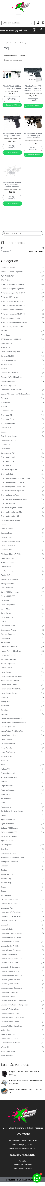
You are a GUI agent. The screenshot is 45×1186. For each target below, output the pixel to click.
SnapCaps (4, 849)
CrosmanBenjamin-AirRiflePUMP (13, 487)
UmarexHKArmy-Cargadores (11, 975)
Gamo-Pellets (6, 613)
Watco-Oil (5, 1047)
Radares (4, 782)
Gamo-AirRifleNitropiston (10, 592)
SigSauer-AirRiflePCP (9, 832)
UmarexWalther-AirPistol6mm (12, 1018)
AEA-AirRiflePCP (7, 276)
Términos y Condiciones (22, 1165)
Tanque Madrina (7, 874)
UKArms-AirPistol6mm (9, 900)
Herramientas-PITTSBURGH (11, 689)
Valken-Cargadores (8, 1034)
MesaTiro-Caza (6, 756)
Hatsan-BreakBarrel (8, 659)
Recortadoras (6, 798)
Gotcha (3, 621)
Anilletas (4, 331)
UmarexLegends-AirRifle (10, 984)
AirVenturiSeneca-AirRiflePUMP (13, 314)
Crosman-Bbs (6, 465)
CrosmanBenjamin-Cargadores (12, 491)
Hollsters (4, 697)
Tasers (3, 891)
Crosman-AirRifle (7, 461)
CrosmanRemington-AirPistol (12, 508)
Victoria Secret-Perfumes (10, 1043)
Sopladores (5, 866)
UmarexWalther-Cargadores (11, 1026)
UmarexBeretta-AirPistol (10, 942)
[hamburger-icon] (18, 16)
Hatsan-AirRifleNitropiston (11, 651)
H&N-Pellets (6, 642)
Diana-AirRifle (6, 537)
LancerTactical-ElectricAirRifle (12, 731)
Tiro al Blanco (6, 895)
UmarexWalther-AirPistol (10, 1013)
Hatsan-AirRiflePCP (8, 655)
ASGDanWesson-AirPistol (11, 339)
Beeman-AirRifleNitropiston (11, 377)
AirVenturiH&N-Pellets (9, 297)
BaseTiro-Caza (6, 364)
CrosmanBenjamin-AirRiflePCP (12, 482)
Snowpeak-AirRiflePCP (9, 862)
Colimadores (5, 449)
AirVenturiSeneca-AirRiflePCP (12, 310)
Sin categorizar (6, 845)
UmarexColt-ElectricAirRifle (11, 958)
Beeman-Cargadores (8, 385)
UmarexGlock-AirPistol (9, 963)
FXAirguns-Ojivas (7, 584)
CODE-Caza (5, 444)
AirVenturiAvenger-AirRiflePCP (12, 284)
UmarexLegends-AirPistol (10, 980)
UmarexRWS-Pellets (8, 996)
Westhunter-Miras (8, 1051)
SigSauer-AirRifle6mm (9, 828)
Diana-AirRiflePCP (8, 546)
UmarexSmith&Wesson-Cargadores (14, 1005)
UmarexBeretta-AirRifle (10, 946)
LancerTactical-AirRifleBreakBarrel (14, 723)
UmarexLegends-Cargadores (11, 988)
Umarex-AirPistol (7, 908)
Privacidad (22, 1161)
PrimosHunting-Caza (8, 777)
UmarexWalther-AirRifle (10, 1022)
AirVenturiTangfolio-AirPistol (12, 326)
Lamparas (4, 714)
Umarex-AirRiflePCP (8, 921)
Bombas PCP (6, 428)
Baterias (4, 369)
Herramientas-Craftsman (10, 680)
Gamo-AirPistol (7, 588)
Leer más (33, 100)
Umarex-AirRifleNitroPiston (11, 916)
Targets (3, 887)
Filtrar (6, 251)
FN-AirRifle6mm (7, 571)
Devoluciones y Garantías (22, 1168)
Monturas (4, 760)
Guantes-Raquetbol (8, 634)
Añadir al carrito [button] (12, 99)
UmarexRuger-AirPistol (9, 992)
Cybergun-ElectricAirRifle (10, 520)
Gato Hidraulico (7, 617)
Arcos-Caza (5, 335)
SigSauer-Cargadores (9, 836)
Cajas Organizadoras (8, 440)
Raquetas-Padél (7, 786)
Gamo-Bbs (5, 600)
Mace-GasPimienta (8, 752)
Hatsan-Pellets (6, 668)
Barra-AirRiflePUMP (8, 360)
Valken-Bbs (5, 1030)
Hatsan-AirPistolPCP (9, 647)
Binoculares (5, 402)
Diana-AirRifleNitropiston (10, 541)
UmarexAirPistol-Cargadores (11, 933)
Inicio (4, 43)
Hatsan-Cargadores (8, 664)
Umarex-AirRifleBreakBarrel (11, 912)
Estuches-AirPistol (8, 558)
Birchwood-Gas (7, 411)
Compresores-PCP (8, 453)
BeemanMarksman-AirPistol (11, 390)
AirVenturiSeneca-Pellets (10, 318)
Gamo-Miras (5, 609)
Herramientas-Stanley (9, 693)
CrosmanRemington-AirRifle (11, 512)
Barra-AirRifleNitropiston (10, 352)
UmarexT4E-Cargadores (10, 1009)
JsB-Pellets (5, 706)
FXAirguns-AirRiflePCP (9, 579)
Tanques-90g (6, 883)
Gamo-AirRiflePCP (8, 596)
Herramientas (6, 672)
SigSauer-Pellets (7, 841)
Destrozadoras (6, 533)
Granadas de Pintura (8, 630)
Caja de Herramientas (9, 436)
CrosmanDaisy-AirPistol (10, 495)
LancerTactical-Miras (8, 735)
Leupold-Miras (6, 739)
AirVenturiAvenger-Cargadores (12, 289)
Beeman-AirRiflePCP (9, 381)
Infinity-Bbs (5, 701)
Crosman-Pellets (7, 474)
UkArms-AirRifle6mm (9, 904)
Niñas (3, 765)
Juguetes (4, 710)
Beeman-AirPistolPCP (9, 373)
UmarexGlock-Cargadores (10, 967)
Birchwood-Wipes (8, 423)
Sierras (3, 815)
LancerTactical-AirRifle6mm (11, 718)
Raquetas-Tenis (6, 794)
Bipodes (4, 407)
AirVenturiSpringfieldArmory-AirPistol (15, 322)
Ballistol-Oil (5, 348)
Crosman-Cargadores (9, 470)
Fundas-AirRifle (6, 575)
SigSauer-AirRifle (7, 824)
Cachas (3, 432)
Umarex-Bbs (5, 925)
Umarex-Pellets (7, 929)
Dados (3, 524)
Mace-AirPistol (6, 748)
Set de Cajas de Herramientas (12, 811)
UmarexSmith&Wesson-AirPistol (13, 1001)
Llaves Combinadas (8, 744)
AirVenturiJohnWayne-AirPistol (13, 305)
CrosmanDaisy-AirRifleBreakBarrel (14, 499)
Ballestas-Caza (6, 343)
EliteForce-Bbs (6, 550)
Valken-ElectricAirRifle (9, 1039)
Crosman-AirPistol (8, 457)
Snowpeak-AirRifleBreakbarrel (12, 857)
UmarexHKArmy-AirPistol (10, 971)
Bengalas (4, 398)
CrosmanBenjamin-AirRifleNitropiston (15, 478)
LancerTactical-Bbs (8, 727)
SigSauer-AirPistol (8, 819)
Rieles (3, 803)
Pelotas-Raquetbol (8, 773)
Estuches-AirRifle (7, 562)
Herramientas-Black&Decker (11, 676)
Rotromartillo (6, 807)
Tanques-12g (6, 878)
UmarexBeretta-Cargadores (11, 950)
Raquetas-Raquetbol (8, 790)
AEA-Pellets (5, 280)
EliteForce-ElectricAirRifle (11, 554)
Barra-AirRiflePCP (7, 356)
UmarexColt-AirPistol (9, 954)
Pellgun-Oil (5, 769)
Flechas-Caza (6, 567)
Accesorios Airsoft (8, 268)
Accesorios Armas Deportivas (12, 272)
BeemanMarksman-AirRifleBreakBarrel (15, 394)
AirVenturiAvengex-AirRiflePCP (13, 293)
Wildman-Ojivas (7, 1055)
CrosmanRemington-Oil (10, 516)
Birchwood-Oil (6, 415)
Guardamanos (6, 638)
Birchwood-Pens (7, 419)
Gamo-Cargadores (8, 605)
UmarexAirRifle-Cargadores (11, 937)
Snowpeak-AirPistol (8, 853)
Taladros (4, 870)
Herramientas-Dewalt (9, 685)
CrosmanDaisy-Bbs (8, 503)
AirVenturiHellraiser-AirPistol (12, 301)
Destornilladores (7, 529)
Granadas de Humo (8, 626)
